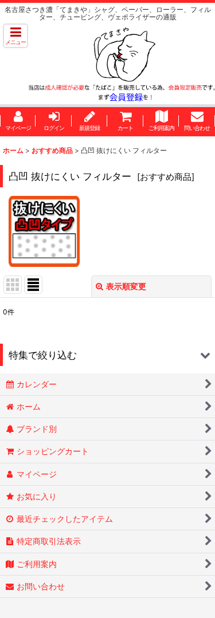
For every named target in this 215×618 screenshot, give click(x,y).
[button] (15, 35)
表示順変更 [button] (126, 286)
